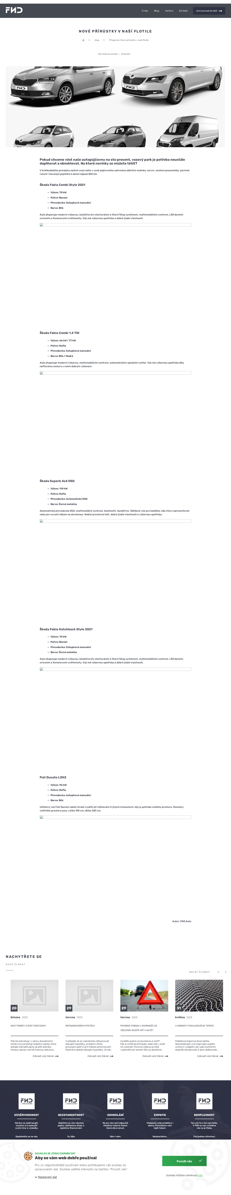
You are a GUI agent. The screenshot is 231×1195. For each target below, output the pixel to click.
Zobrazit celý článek (43, 1056)
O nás (145, 10)
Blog (156, 10)
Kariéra (169, 10)
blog (97, 40)
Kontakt (183, 10)
